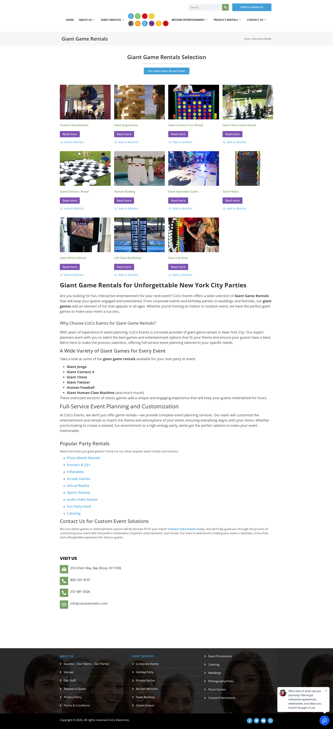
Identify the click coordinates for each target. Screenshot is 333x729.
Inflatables (75, 471)
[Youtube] (263, 720)
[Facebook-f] (249, 720)
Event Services (111, 19)
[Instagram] (270, 720)
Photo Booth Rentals (83, 457)
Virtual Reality (78, 485)
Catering (73, 513)
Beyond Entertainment (188, 19)
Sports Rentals (78, 492)
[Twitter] (256, 720)
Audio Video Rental (82, 499)
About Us (85, 19)
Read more (70, 134)
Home (70, 19)
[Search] (225, 7)
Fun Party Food (79, 506)
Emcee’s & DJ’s (78, 464)
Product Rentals (226, 19)
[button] (72, 142)
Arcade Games (78, 478)
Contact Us (255, 19)
